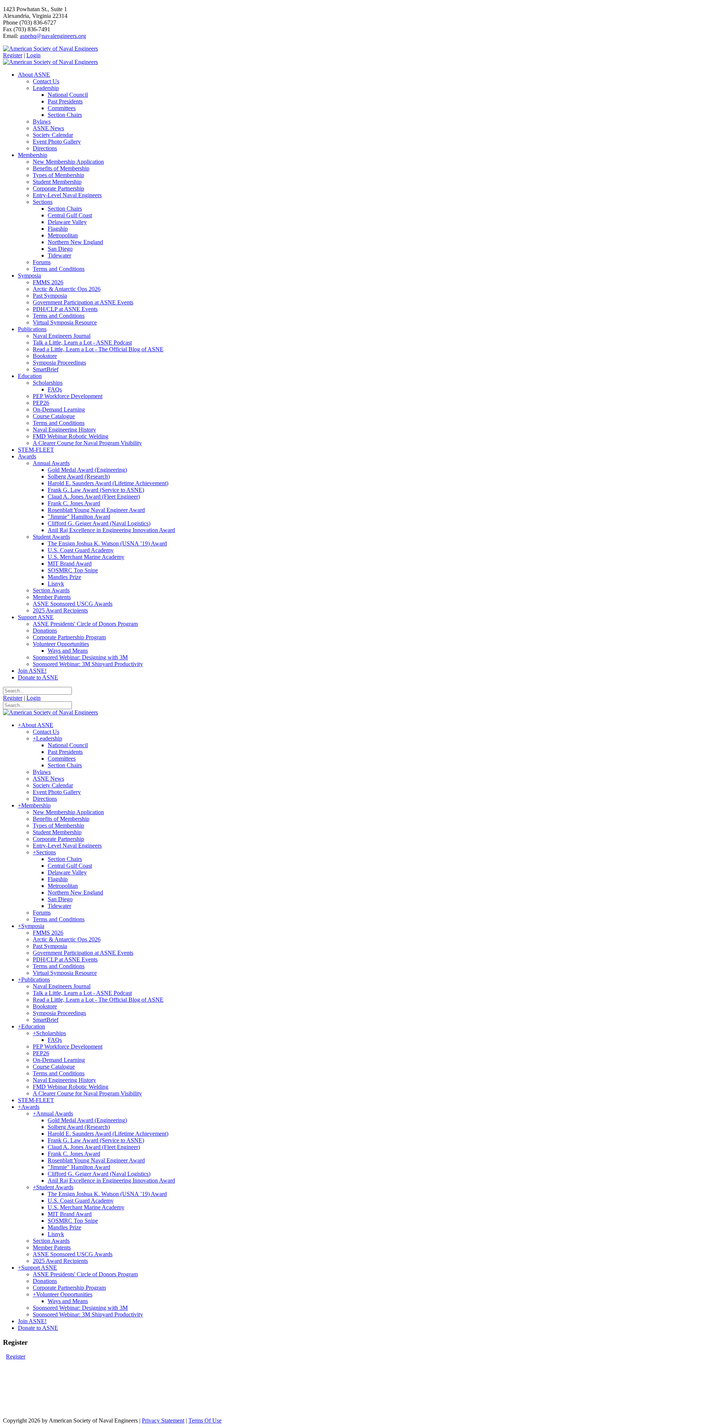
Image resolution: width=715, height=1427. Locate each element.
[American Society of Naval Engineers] (50, 48)
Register (12, 55)
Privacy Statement (163, 1420)
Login (33, 55)
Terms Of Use (205, 1420)
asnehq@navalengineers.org (53, 36)
